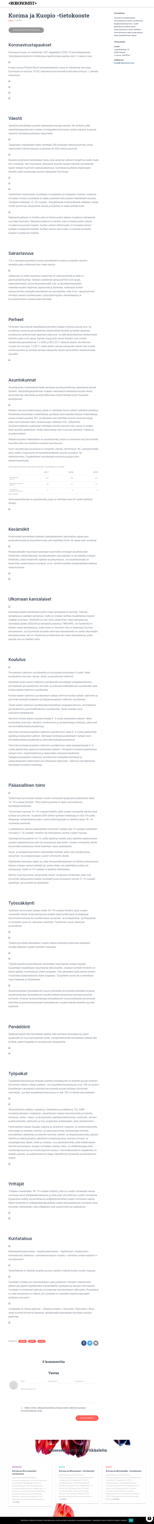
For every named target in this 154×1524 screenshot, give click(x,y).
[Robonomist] (22, 3)
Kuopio (41, 1341)
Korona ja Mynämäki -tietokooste (123, 1471)
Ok (131, 1520)
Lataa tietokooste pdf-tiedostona (26, 30)
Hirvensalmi (16, 1467)
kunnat (32, 1341)
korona (22, 1341)
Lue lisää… (16, 1502)
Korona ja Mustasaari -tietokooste (77, 1471)
